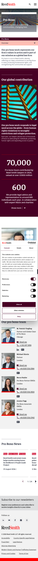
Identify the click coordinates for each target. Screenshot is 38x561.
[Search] (30, 4)
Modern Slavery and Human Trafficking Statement (18, 550)
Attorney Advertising (8, 546)
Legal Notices (17, 542)
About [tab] (31, 248)
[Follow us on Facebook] (15, 520)
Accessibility (5, 538)
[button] (36, 481)
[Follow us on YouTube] (9, 520)
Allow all (19, 304)
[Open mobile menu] (35, 4)
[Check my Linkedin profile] (18, 350)
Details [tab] (19, 248)
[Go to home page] (8, 4)
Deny (19, 316)
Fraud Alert (5, 542)
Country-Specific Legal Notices (24, 538)
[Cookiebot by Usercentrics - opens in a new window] (28, 243)
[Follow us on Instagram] (21, 520)
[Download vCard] (22, 350)
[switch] (33, 284)
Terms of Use (23, 554)
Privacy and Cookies (8, 554)
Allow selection (19, 310)
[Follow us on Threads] (27, 520)
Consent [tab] (7, 248)
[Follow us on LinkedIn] (3, 520)
